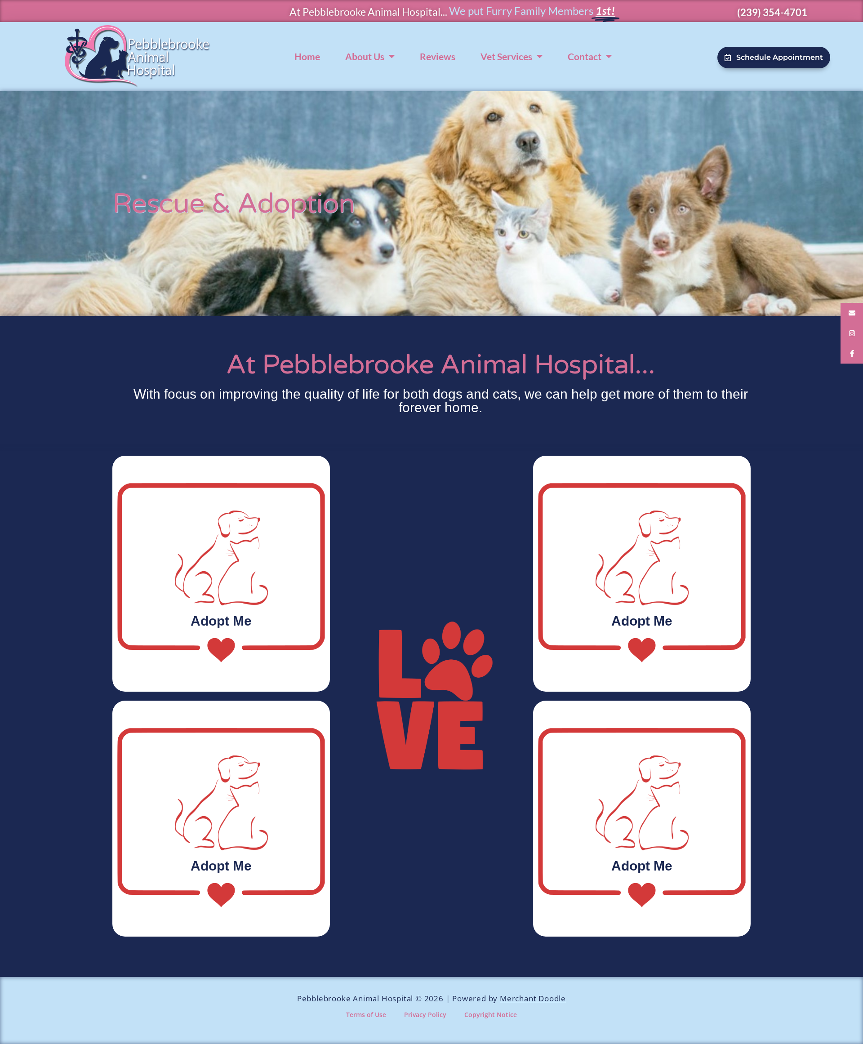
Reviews (437, 56)
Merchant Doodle (533, 998)
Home (307, 56)
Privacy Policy (425, 1014)
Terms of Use (366, 1014)
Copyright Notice (490, 1014)
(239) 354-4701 (772, 12)
